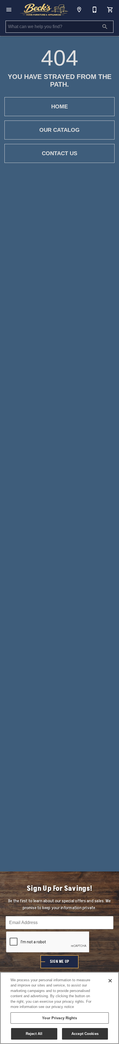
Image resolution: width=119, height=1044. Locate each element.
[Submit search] (105, 27)
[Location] (79, 9)
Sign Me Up (59, 961)
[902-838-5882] (94, 9)
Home (59, 106)
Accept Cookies (85, 1034)
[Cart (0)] (110, 9)
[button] (8, 9)
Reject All (34, 1034)
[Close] (110, 981)
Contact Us (59, 153)
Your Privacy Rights (59, 1018)
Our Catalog (59, 130)
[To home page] (44, 10)
